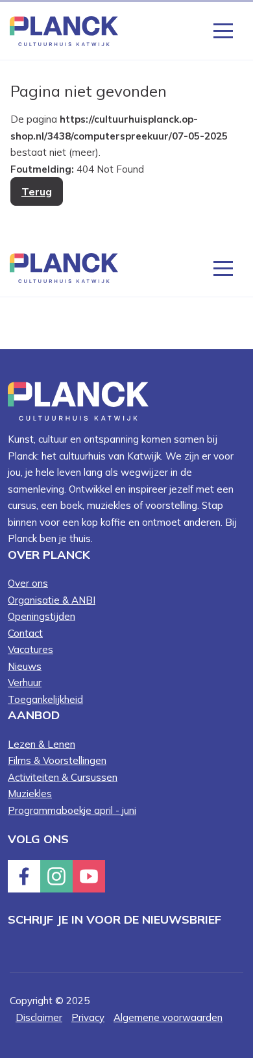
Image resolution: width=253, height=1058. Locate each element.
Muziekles (30, 793)
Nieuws (25, 666)
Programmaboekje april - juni (72, 810)
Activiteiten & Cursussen (62, 777)
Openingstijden (41, 616)
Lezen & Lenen (41, 744)
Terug (36, 191)
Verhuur (25, 682)
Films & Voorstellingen (57, 760)
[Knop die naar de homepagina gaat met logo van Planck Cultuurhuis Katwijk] (64, 30)
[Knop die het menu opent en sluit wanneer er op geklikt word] (223, 29)
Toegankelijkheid (45, 699)
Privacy (87, 1017)
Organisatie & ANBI (51, 600)
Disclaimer (39, 1017)
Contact (25, 633)
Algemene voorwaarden (168, 1017)
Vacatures (30, 649)
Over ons (28, 583)
